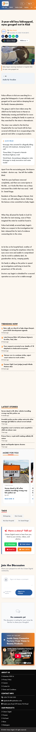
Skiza (4, 722)
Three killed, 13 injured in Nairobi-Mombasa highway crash (15, 153)
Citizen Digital (7, 712)
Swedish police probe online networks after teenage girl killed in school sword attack (17, 420)
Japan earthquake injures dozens (13, 444)
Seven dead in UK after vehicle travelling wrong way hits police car (16, 412)
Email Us (11, 549)
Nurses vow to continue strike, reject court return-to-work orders (17, 356)
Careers (5, 683)
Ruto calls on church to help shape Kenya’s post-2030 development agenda (19, 329)
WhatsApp (11, 544)
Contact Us (6, 686)
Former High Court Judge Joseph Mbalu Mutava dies (18, 365)
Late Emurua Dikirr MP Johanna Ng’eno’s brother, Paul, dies (18, 338)
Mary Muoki (13, 30)
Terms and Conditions (9, 689)
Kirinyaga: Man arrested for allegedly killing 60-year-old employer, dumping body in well (18, 146)
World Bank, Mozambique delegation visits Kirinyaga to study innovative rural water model (18, 160)
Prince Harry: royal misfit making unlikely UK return (17, 437)
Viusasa (5, 715)
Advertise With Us (8, 676)
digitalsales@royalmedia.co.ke (12, 701)
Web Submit (26, 544)
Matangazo (6, 725)
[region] (18, 480)
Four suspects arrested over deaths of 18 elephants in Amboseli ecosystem (19, 347)
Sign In (30, 3)
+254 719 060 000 (10, 697)
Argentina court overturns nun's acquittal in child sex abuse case (16, 429)
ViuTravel (5, 718)
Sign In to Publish (21, 592)
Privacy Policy (7, 680)
